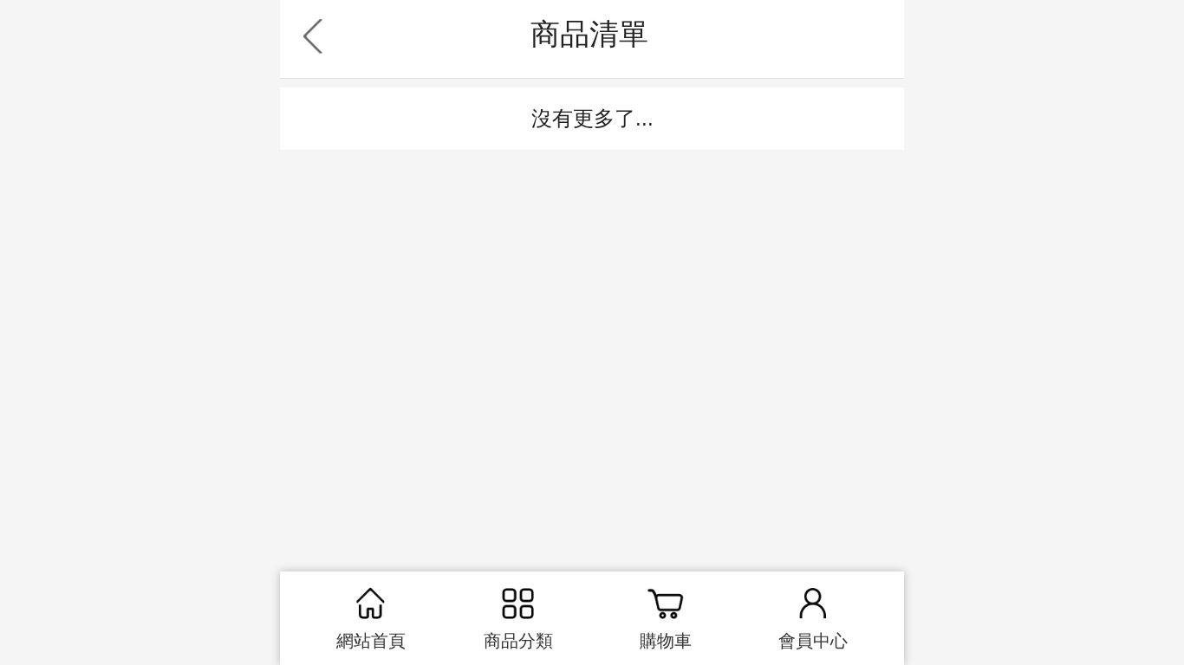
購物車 (666, 640)
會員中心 (813, 640)
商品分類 (518, 640)
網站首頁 (371, 640)
